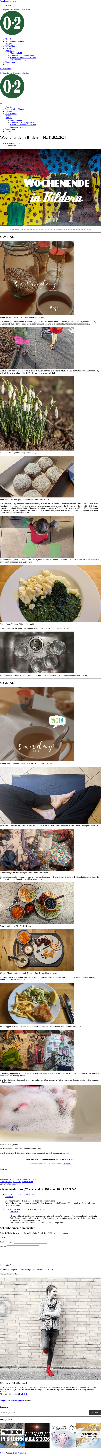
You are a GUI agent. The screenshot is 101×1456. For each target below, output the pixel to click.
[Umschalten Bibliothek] (43, 118)
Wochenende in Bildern (14, 41)
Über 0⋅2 (8, 39)
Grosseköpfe (67, 1164)
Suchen (95, 1413)
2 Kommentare (11, 146)
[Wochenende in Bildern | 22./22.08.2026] (12, 1435)
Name (3, 1237)
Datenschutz (10, 62)
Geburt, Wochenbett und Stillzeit (23, 58)
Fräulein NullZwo (17, 1209)
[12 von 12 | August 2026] (37, 1435)
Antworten (9, 1197)
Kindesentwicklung (17, 60)
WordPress (22, 1453)
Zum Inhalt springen (8, 1)
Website (3, 1247)
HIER (24, 1394)
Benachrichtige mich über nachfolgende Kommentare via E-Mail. (28, 1269)
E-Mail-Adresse (7, 1242)
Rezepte (8, 44)
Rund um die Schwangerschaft (22, 55)
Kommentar (5, 1265)
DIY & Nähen (11, 46)
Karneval (14, 1184)
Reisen (8, 48)
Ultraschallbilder (16, 53)
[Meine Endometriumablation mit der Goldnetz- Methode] (63, 1435)
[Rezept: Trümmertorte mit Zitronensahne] (88, 1435)
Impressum (9, 64)
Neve (2, 1453)
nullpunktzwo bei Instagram (12, 1400)
